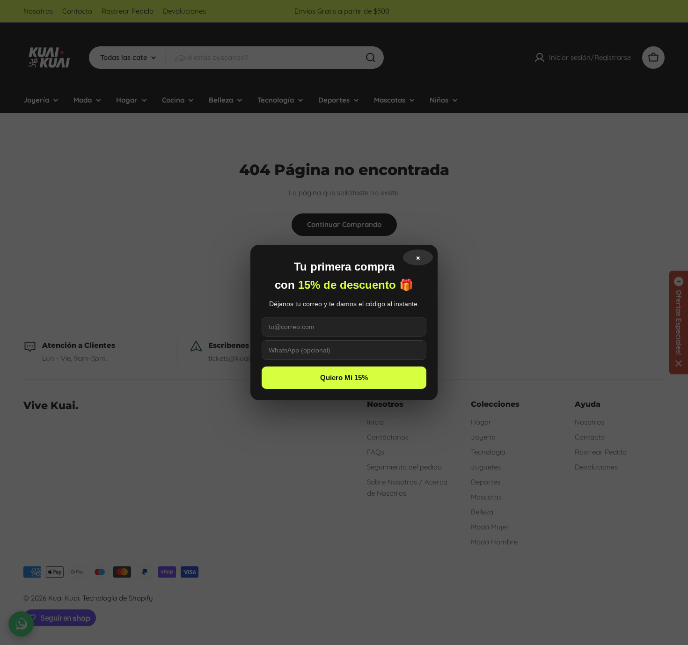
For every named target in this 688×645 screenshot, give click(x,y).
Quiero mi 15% (344, 377)
